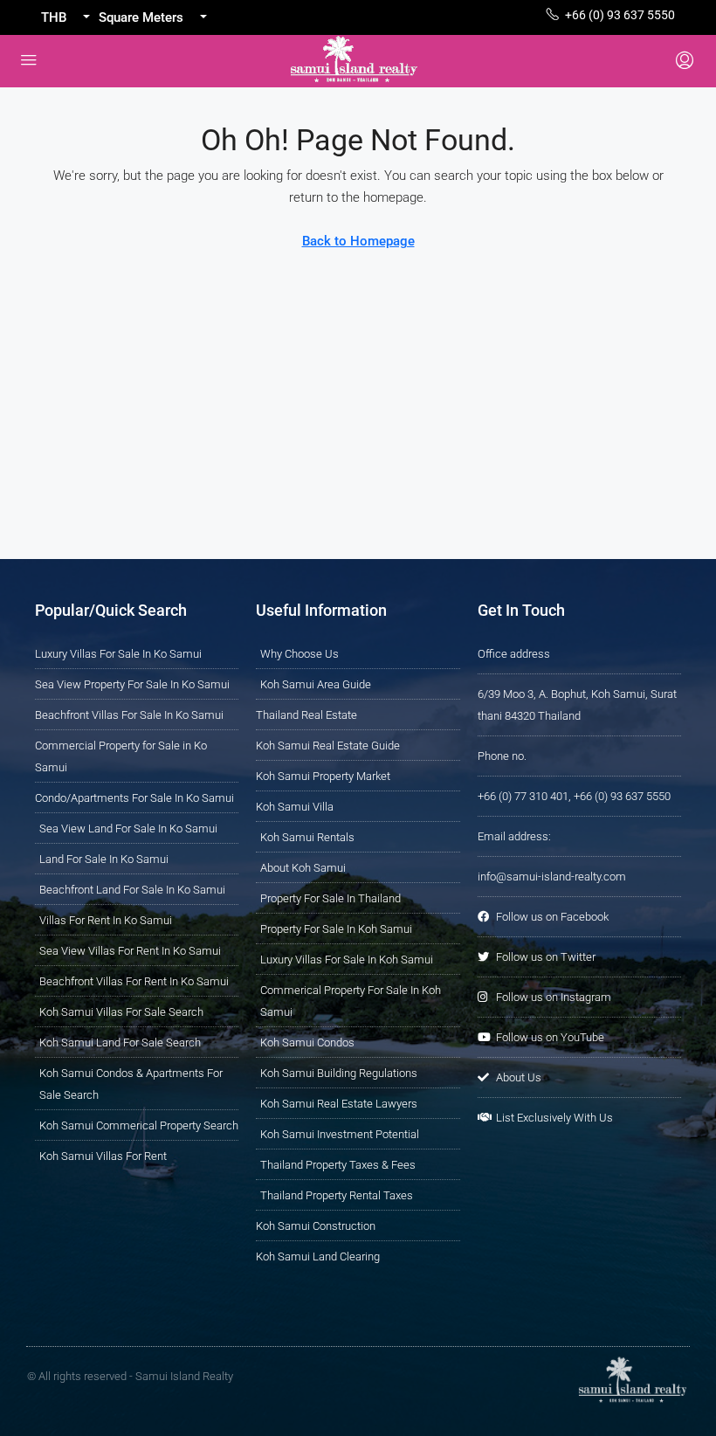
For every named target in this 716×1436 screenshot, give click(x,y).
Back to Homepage (358, 241)
